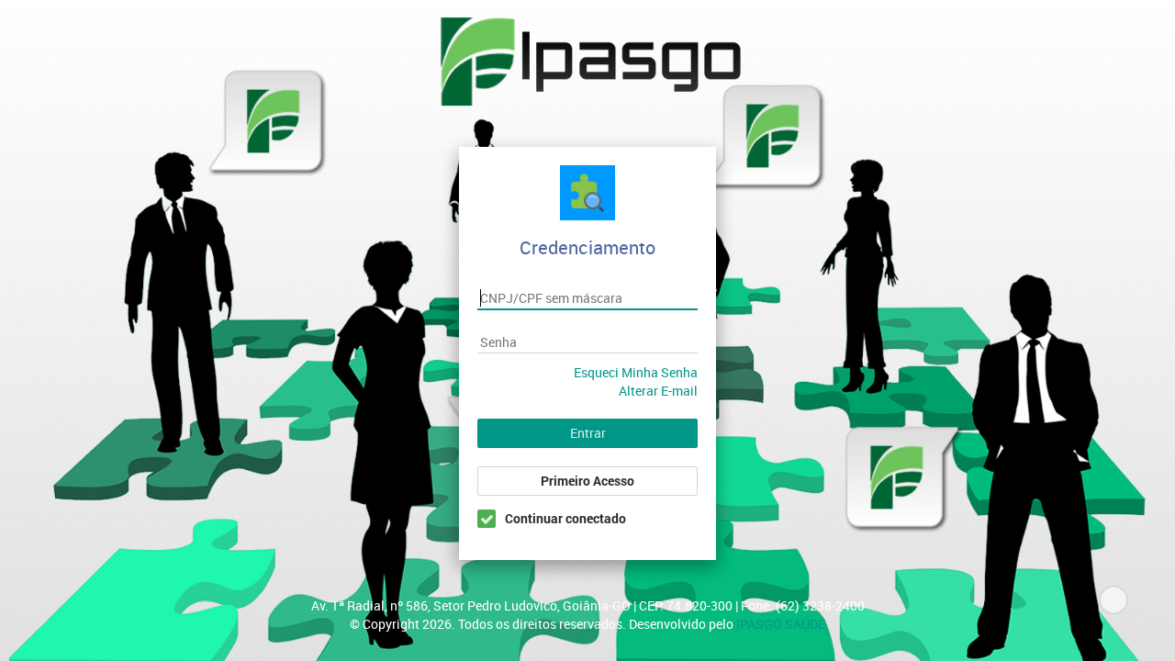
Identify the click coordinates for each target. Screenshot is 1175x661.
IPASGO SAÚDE (780, 624)
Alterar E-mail (658, 390)
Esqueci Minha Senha (636, 372)
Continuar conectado (565, 518)
